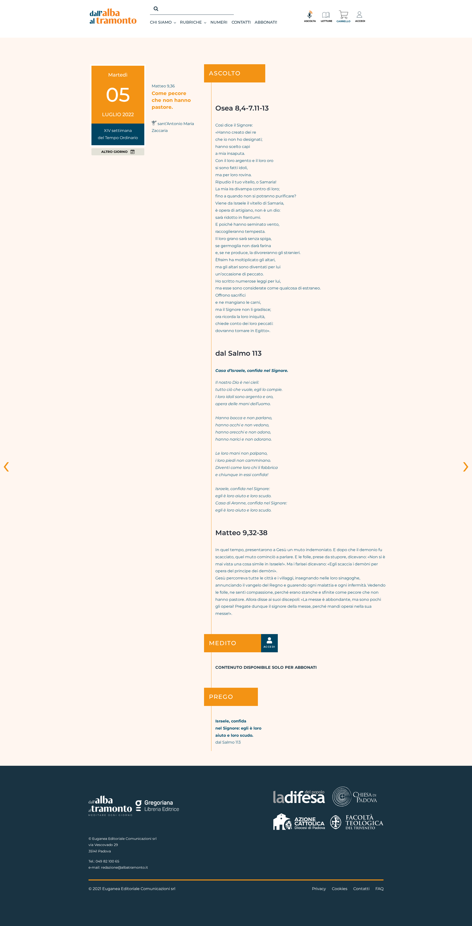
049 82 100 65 (107, 861)
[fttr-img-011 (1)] (357, 816)
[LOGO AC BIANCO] (299, 814)
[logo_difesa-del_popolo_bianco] (299, 791)
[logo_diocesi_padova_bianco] (354, 787)
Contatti (361, 888)
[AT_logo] (113, 10)
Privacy (319, 888)
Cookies (339, 888)
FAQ (379, 888)
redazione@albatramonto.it (124, 867)
